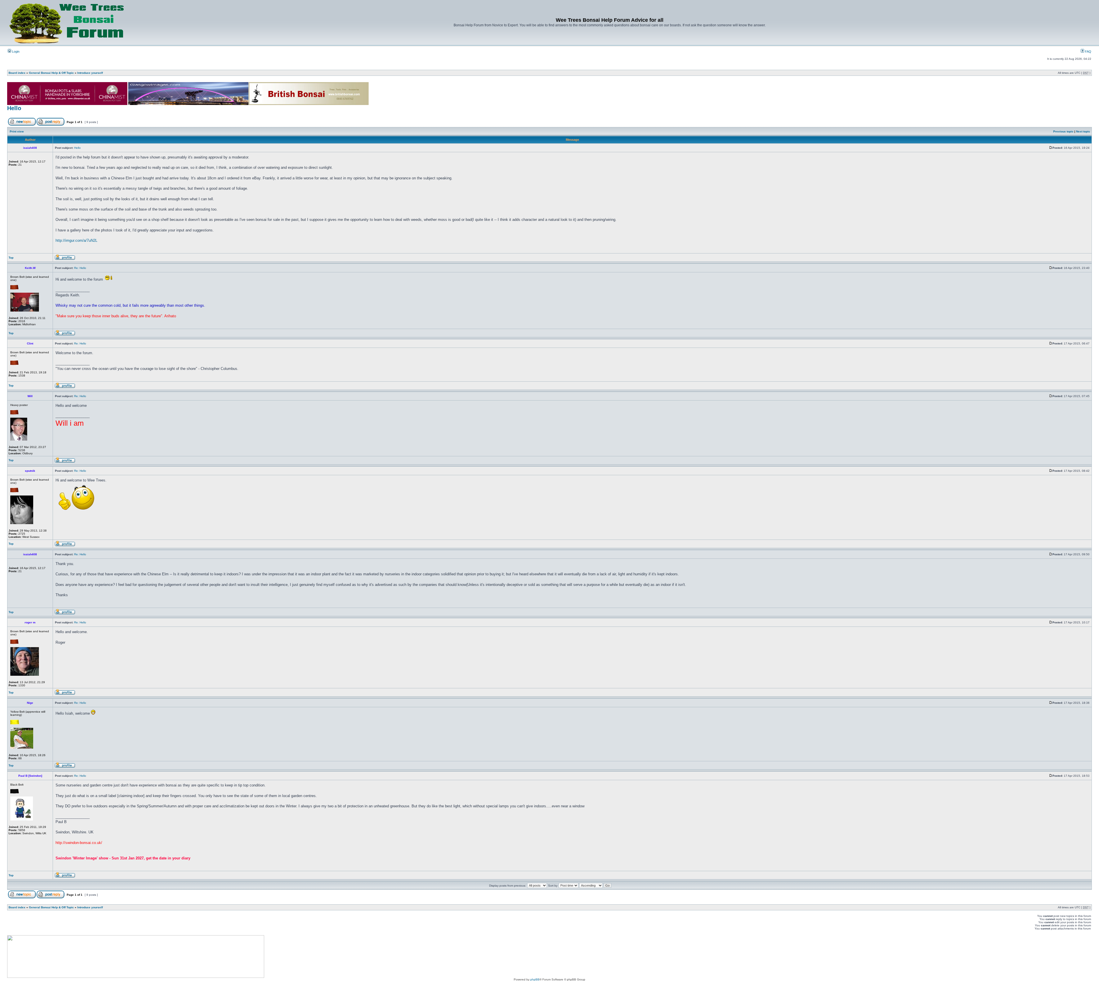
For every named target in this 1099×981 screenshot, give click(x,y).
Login (15, 51)
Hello (14, 108)
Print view (17, 131)
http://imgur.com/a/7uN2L (76, 240)
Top (11, 257)
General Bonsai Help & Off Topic (51, 72)
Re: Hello (80, 267)
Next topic (1083, 131)
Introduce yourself (90, 72)
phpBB (534, 979)
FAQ (1087, 51)
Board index (17, 72)
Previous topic (1063, 131)
